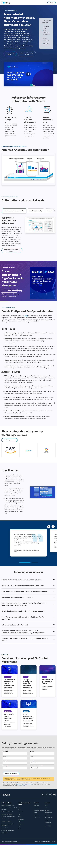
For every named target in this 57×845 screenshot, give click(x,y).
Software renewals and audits (7, 805)
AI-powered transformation (7, 830)
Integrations (36, 815)
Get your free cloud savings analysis (26, 53)
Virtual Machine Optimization (46, 38)
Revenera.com (48, 822)
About (46, 805)
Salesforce (20, 824)
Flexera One (36, 805)
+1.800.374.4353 (48, 826)
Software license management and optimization (9, 808)
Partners (46, 820)
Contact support (48, 812)
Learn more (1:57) (9, 53)
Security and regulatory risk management (7, 824)
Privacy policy (37, 841)
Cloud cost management (6, 814)
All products (36, 817)
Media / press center (49, 817)
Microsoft (20, 812)
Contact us (47, 810)
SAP (19, 814)
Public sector (4, 832)
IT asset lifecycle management (8, 816)
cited (26, 315)
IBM (19, 807)
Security (35, 812)
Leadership (47, 815)
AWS (19, 821)
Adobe (19, 829)
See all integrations (8, 440)
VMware (20, 816)
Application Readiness (39, 810)
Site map (54, 841)
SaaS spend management (7, 811)
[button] (14, 211)
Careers (46, 807)
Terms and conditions (45, 841)
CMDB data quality (5, 819)
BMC (19, 826)
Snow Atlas (36, 807)
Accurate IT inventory (6, 821)
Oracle (19, 809)
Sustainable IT (4, 827)
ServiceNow (21, 819)
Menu (51, 2)
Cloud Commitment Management (46, 32)
